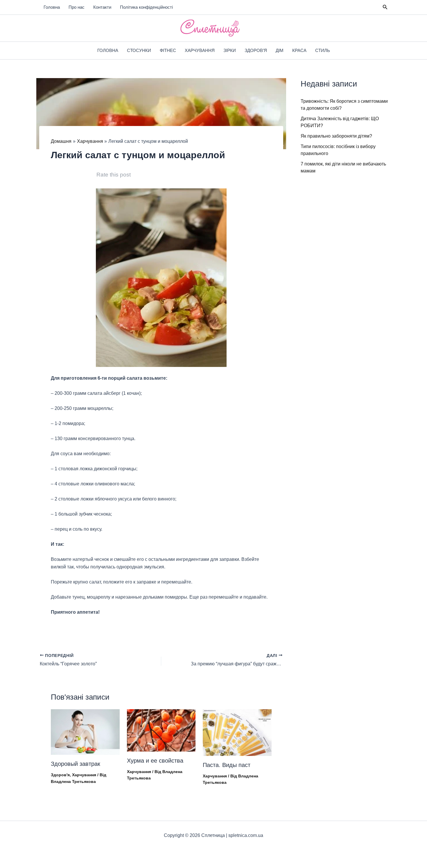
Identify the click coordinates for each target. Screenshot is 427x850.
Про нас (77, 7)
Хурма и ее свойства (155, 760)
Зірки (229, 50)
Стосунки (139, 50)
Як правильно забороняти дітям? (336, 136)
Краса (299, 50)
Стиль (322, 50)
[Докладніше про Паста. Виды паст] (237, 732)
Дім (280, 50)
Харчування (200, 50)
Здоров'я (60, 774)
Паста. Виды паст (226, 765)
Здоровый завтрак (75, 764)
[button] (385, 7)
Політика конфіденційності (146, 7)
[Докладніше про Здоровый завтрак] (85, 731)
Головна (52, 7)
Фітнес (168, 50)
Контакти (102, 7)
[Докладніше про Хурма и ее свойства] (161, 729)
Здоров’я (256, 50)
